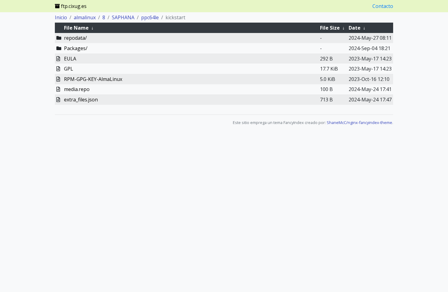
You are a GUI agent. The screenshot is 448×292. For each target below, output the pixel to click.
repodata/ (75, 38)
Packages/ (75, 48)
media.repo (77, 89)
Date (355, 27)
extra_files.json (81, 99)
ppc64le (150, 17)
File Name (76, 27)
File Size (330, 27)
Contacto (382, 6)
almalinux (85, 17)
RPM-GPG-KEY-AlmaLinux (93, 79)
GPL (68, 68)
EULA (70, 58)
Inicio (61, 17)
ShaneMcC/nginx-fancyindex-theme (359, 122)
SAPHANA (123, 17)
